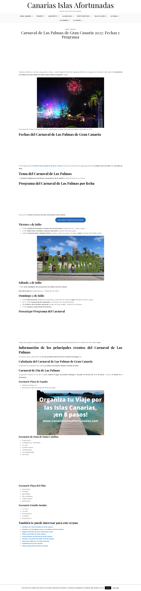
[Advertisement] (70, 56)
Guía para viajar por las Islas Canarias (35, 541)
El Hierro (77, 20)
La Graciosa (67, 16)
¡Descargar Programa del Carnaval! (70, 220)
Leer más (116, 588)
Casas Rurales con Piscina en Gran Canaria (37, 536)
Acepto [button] (108, 588)
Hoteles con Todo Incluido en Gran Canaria (37, 527)
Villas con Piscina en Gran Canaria (34, 534)
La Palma (114, 16)
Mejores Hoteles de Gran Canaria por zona (37, 532)
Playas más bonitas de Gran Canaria (35, 546)
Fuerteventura (83, 16)
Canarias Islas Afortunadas (70, 5)
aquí (98, 342)
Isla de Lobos (99, 16)
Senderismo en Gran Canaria (32, 543)
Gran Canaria (25, 16)
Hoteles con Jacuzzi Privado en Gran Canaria (38, 539)
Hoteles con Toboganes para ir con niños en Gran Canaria (42, 529)
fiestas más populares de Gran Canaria (48, 166)
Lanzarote (52, 16)
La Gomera (64, 20)
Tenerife (39, 16)
